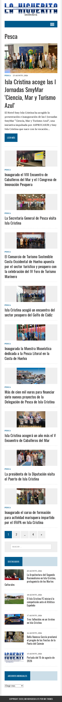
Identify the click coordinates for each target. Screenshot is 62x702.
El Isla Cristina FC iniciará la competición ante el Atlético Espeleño (41, 602)
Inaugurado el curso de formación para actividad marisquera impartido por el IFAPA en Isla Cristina (29, 517)
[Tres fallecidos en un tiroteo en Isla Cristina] (14, 622)
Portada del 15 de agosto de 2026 (41, 659)
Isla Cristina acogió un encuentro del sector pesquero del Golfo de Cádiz (30, 312)
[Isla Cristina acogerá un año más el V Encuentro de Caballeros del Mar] (31, 425)
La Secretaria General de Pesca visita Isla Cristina (30, 220)
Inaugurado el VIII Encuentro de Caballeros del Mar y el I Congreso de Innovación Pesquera (30, 179)
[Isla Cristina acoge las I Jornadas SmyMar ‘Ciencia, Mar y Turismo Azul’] (31, 71)
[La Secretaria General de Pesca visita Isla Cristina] (31, 208)
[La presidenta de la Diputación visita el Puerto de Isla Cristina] (31, 464)
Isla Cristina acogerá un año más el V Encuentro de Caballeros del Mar (30, 437)
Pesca (8, 75)
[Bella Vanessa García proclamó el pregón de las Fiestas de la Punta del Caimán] (14, 640)
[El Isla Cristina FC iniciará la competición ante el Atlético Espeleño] (14, 602)
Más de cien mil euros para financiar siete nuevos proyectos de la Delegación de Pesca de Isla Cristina (30, 397)
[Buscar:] (31, 546)
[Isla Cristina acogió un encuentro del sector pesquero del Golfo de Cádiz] (31, 299)
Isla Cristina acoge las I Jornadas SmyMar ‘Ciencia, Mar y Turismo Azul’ (30, 93)
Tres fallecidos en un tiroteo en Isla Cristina (41, 621)
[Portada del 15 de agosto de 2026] (14, 660)
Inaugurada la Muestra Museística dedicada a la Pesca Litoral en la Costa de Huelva (28, 353)
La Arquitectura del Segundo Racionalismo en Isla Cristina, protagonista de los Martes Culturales (30, 580)
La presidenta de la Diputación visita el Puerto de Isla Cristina (30, 476)
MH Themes (48, 699)
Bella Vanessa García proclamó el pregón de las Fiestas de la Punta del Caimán (42, 640)
